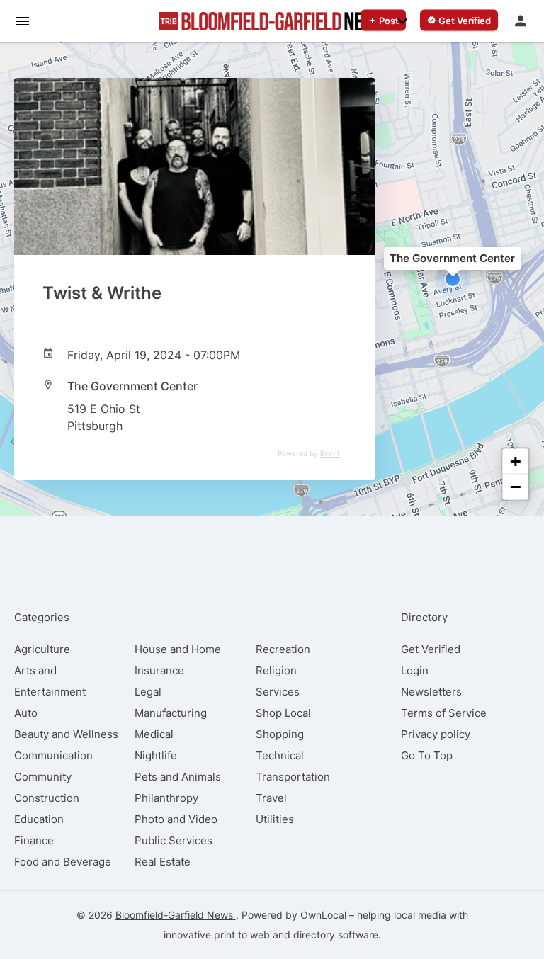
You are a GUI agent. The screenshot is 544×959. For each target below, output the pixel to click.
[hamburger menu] (22, 20)
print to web (242, 935)
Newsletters (431, 691)
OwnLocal (323, 915)
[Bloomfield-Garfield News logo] (272, 21)
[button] (452, 279)
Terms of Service (444, 713)
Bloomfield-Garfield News (175, 915)
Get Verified (430, 649)
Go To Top (427, 755)
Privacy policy (435, 734)
